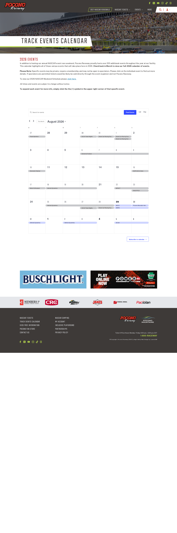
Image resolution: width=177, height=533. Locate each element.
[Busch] (53, 280)
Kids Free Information (30, 325)
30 (83, 133)
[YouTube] (158, 3)
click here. (71, 79)
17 (31, 184)
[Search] (160, 10)
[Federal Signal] (112, 302)
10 (31, 167)
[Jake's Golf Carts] (89, 302)
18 (48, 184)
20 (83, 184)
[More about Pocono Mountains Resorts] (147, 319)
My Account (60, 321)
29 (117, 202)
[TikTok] (167, 3)
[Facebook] (149, 3)
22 (117, 184)
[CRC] (44, 302)
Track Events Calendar (30, 321)
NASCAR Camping (62, 318)
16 (134, 167)
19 (65, 184)
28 (100, 202)
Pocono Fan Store (27, 329)
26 (65, 202)
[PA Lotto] (124, 280)
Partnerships (61, 329)
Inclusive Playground (64, 325)
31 (99, 133)
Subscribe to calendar (136, 239)
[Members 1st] (21, 302)
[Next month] (33, 121)
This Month (41, 121)
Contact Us (24, 332)
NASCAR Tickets (26, 318)
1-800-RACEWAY (149, 335)
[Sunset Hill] (67, 302)
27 (31, 133)
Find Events (130, 112)
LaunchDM (154, 339)
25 (48, 202)
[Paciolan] (135, 302)
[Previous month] (29, 121)
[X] (154, 3)
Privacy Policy (61, 332)
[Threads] (171, 3)
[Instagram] (162, 3)
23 (134, 184)
